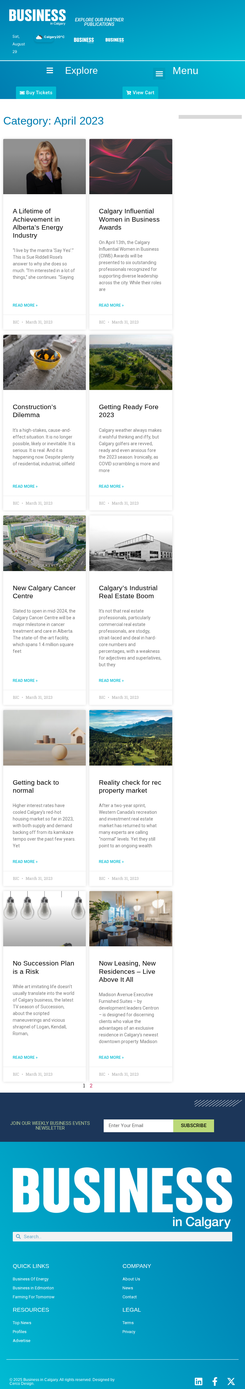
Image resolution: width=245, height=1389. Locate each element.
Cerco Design (21, 1383)
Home (44, 70)
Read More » (25, 305)
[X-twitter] (231, 1381)
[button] (159, 74)
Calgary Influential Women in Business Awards (129, 219)
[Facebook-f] (215, 1381)
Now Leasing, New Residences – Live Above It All (127, 971)
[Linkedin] (198, 1381)
